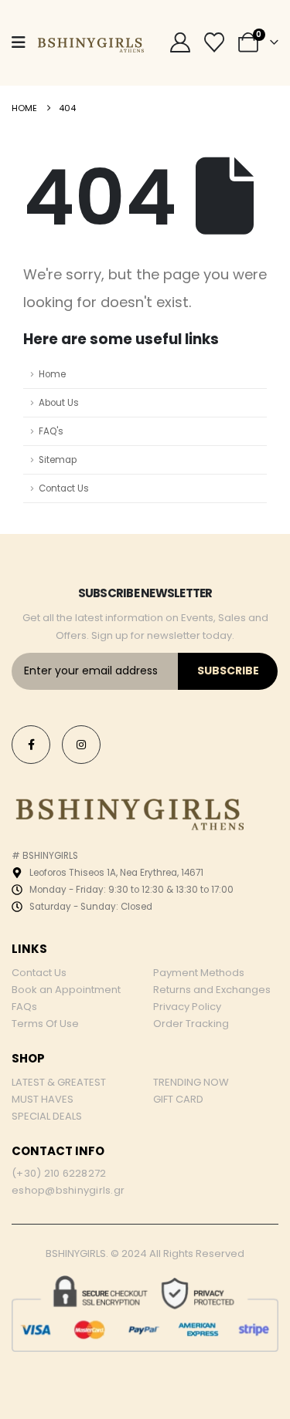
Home (52, 374)
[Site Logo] (90, 42)
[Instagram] (81, 744)
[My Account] (180, 42)
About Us (59, 403)
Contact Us (64, 488)
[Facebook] (31, 744)
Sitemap (58, 460)
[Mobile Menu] (19, 42)
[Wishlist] (215, 42)
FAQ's (51, 431)
